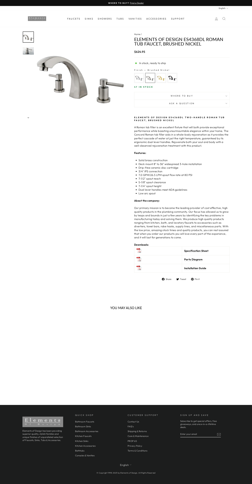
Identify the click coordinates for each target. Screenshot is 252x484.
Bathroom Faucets (84, 421)
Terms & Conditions (137, 450)
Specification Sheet (196, 251)
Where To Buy (182, 96)
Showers (105, 18)
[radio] (139, 78)
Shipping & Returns (137, 431)
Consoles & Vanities (85, 455)
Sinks (89, 18)
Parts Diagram (193, 259)
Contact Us (133, 421)
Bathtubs (79, 450)
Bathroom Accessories (86, 431)
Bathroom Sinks (83, 426)
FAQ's (131, 426)
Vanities (135, 18)
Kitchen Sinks (81, 441)
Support (178, 18)
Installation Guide (195, 268)
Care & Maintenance (138, 436)
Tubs (120, 18)
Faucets (73, 18)
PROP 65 (132, 441)
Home (137, 34)
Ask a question (182, 103)
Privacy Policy (135, 445)
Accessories (156, 18)
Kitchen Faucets (83, 436)
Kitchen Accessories (85, 445)
